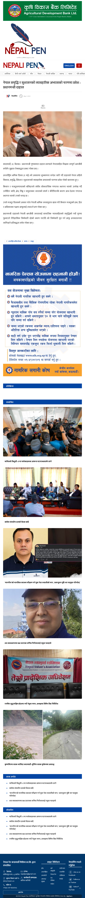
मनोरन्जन (62, 868)
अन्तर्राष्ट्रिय (44, 872)
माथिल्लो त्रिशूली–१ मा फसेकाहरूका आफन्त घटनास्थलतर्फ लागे (28, 461)
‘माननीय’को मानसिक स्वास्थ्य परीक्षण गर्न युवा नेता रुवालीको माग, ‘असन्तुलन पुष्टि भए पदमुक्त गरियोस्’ (42, 582)
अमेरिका (7, 74)
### (20, 241)
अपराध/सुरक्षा (43, 880)
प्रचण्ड (62, 74)
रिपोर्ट (61, 879)
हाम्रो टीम (20, 892)
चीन (31, 74)
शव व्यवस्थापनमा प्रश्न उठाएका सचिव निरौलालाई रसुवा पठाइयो (28, 643)
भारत (70, 74)
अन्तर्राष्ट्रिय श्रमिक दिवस (14, 241)
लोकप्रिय (9, 810)
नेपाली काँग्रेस (50, 74)
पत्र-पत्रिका (52, 879)
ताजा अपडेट (11, 777)
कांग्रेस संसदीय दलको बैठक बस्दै (17, 522)
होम (42, 868)
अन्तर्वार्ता (44, 875)
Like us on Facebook (74, 874)
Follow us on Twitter (74, 881)
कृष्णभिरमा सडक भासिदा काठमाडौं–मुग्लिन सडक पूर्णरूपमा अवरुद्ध (29, 764)
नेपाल (39, 74)
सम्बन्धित (9, 402)
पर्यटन (52, 884)
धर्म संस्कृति (52, 869)
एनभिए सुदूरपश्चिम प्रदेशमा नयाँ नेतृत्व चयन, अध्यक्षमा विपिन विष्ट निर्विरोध (31, 703)
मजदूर (32, 241)
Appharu (69, 896)
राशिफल (62, 875)
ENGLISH (69, 65)
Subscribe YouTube (74, 888)
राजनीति (62, 872)
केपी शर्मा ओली (20, 74)
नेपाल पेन (53, 874)
